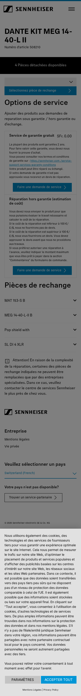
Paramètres (22, 680)
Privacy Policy (50, 689)
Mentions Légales (31, 689)
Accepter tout (59, 680)
